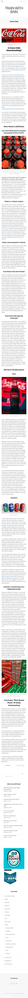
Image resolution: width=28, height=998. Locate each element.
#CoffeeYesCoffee (9, 928)
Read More (7, 765)
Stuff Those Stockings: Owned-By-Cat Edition (13, 825)
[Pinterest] (21, 765)
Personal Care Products (11, 944)
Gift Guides (7, 902)
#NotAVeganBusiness (19, 108)
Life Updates (7, 915)
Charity (6, 899)
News (6, 918)
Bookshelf (8, 931)
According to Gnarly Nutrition (10, 576)
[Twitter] (20, 765)
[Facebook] (18, 765)
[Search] (21, 1)
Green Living (10, 44)
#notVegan (11, 108)
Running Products (9, 947)
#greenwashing (5, 108)
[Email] (23, 765)
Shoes (7, 950)
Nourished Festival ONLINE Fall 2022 (11, 799)
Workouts (8, 953)
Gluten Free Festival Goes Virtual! (11, 830)
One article (17, 419)
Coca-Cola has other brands (13, 463)
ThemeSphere (21, 993)
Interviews (7, 912)
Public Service (8, 921)
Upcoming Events (8, 964)
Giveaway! (7, 905)
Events (7, 937)
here (11, 331)
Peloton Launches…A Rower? (10, 794)
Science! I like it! (8, 957)
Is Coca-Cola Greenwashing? (14, 49)
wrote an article (17, 708)
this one (10, 233)
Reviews (6, 924)
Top (14, 995)
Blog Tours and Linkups (10, 896)
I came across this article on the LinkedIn (11, 74)
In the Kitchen (9, 940)
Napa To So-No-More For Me (10, 835)
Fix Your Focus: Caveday (9, 810)
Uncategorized (8, 960)
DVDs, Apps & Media (10, 934)
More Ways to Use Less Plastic (10, 820)
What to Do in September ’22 (10, 815)
